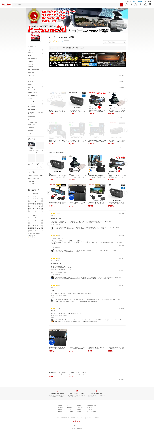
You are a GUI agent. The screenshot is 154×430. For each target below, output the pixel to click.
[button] (148, 2)
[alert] (87, 48)
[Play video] (87, 95)
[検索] (121, 4)
